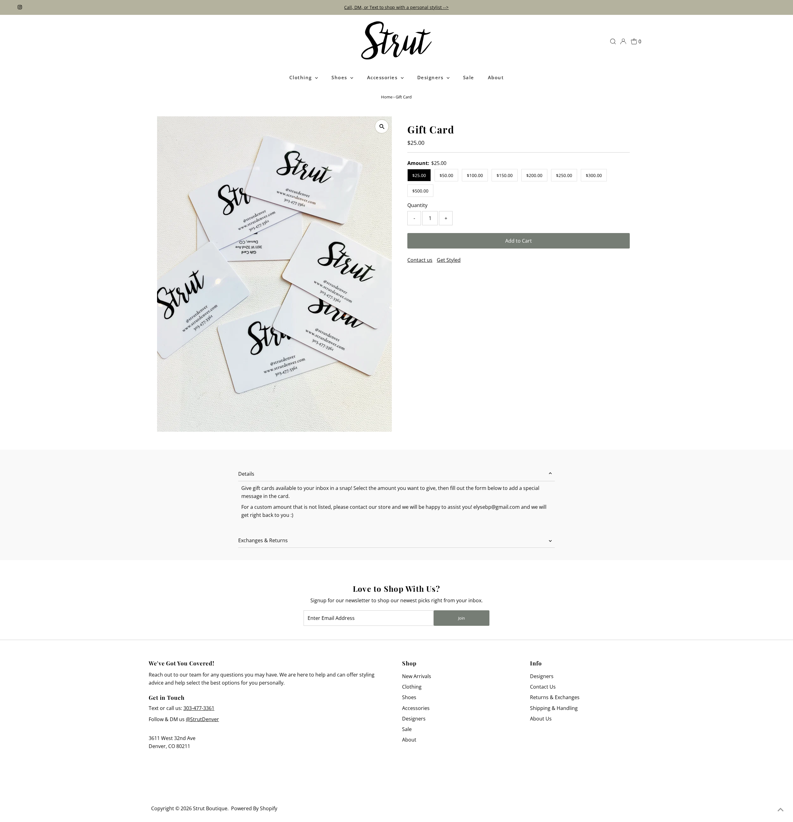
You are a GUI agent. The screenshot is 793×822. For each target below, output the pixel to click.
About (409, 739)
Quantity (417, 205)
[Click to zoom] (382, 126)
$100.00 (475, 175)
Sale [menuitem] (468, 77)
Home (386, 97)
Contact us (419, 259)
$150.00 (505, 175)
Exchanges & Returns (263, 540)
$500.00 (420, 191)
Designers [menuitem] (431, 77)
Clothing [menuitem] (301, 77)
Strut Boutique (210, 808)
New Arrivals (416, 676)
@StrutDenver (202, 719)
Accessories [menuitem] (383, 77)
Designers (414, 718)
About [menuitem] (496, 77)
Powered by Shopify (254, 808)
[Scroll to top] (780, 809)
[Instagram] (20, 7)
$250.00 (564, 175)
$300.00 (594, 175)
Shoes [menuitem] (340, 77)
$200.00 (534, 175)
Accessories (416, 708)
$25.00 (419, 175)
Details (246, 473)
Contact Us (543, 686)
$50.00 (446, 175)
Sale (407, 729)
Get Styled (449, 259)
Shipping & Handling (554, 708)
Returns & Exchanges (555, 697)
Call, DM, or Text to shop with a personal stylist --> (396, 7)
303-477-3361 (198, 708)
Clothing (412, 686)
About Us (541, 718)
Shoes (409, 697)
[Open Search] (613, 41)
